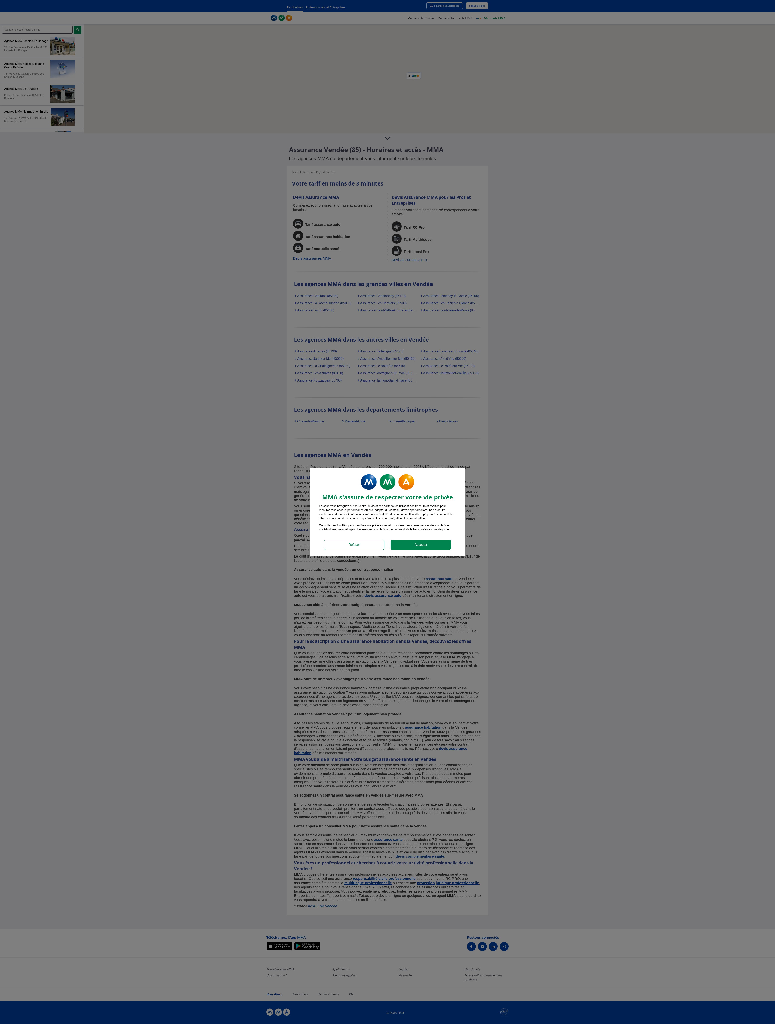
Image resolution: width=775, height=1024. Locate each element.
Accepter (421, 544)
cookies (423, 529)
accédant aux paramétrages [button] (337, 529)
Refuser (354, 544)
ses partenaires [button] (388, 506)
